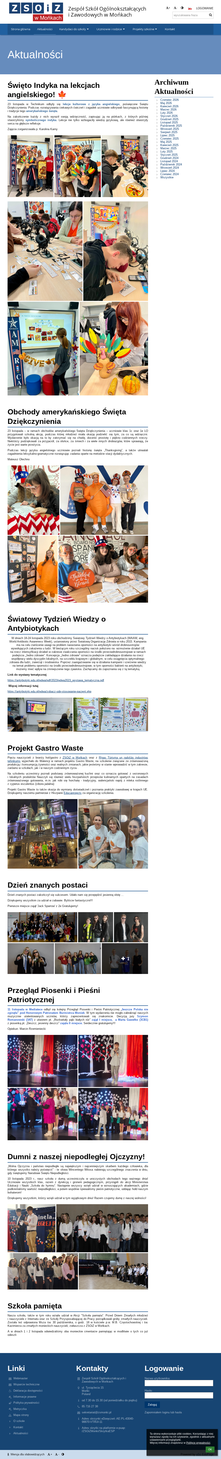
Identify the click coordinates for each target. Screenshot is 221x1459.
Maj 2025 (166, 141)
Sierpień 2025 (168, 132)
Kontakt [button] (170, 29)
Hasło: (149, 1390)
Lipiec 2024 (167, 171)
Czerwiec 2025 (169, 138)
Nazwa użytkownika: (157, 1378)
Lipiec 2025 (167, 135)
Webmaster (20, 1378)
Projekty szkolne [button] (143, 29)
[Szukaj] (210, 15)
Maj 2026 (166, 103)
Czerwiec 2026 (169, 99)
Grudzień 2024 (169, 158)
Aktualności (20, 1433)
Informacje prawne (24, 1396)
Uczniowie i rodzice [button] (109, 29)
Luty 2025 (166, 151)
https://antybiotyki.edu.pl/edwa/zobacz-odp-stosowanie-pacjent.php (49, 691)
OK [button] (210, 1449)
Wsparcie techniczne (26, 1384)
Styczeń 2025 (169, 154)
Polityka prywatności (26, 1402)
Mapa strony (21, 1415)
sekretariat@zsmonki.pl (96, 1412)
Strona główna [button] (20, 29)
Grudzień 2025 (169, 119)
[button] (182, 8)
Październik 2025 (171, 125)
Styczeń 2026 (169, 116)
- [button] (176, 7)
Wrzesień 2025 (169, 129)
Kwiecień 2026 (169, 106)
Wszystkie (167, 177)
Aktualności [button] (44, 29)
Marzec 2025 (168, 148)
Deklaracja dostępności (28, 1390)
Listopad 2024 (169, 161)
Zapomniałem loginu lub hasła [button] (163, 1412)
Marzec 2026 (168, 109)
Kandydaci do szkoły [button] (72, 29)
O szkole (19, 1421)
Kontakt (18, 1427)
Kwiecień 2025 (169, 145)
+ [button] (169, 7)
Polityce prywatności (198, 1442)
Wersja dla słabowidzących (27, 1454)
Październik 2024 (171, 164)
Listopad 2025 (169, 122)
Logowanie (204, 8)
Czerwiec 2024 (169, 174)
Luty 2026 (166, 112)
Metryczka (20, 1409)
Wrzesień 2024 (169, 167)
